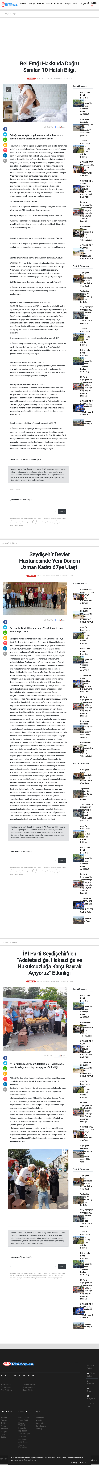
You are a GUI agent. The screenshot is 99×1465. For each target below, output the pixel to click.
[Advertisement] (50, 39)
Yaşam (49, 3)
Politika (40, 3)
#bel (12, 490)
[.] (38, 1179)
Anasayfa (6, 14)
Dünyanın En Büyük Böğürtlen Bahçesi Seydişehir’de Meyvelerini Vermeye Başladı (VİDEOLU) (86, 103)
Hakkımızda (6, 1384)
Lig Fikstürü (22, 1431)
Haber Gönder (28, 1390)
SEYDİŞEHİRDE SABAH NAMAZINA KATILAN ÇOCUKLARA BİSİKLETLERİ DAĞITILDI (86, 189)
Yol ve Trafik (23, 1420)
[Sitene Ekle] (34, 1375)
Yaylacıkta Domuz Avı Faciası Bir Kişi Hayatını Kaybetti (86, 296)
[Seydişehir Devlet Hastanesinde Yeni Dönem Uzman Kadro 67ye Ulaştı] (35, 598)
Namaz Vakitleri (21, 1424)
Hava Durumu (23, 1417)
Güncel (23, 3)
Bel (21, 207)
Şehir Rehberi (23, 1442)
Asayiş (67, 3)
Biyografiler (40, 1423)
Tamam (85, 1462)
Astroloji (39, 1429)
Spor (74, 3)
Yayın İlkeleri (6, 1387)
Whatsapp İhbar (29, 1387)
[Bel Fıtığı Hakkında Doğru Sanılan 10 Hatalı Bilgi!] (35, 103)
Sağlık (14, 14)
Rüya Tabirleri (41, 1426)
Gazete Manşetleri (22, 1446)
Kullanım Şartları (29, 1384)
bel (11, 149)
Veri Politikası (6, 1390)
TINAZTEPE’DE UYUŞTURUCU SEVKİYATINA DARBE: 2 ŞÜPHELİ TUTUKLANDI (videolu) (86, 315)
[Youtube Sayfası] (16, 1375)
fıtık (24, 210)
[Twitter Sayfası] (7, 1375)
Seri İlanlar (22, 1439)
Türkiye (31, 3)
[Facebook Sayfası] (2, 1375)
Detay (74, 1462)
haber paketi (5, 1462)
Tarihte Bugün (24, 1434)
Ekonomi (58, 3)
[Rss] (25, 1375)
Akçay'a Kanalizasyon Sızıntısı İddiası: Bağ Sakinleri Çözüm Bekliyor (86, 149)
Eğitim (3, 1437)
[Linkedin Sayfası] (20, 1375)
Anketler (39, 1420)
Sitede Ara (40, 1417)
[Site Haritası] (30, 1375)
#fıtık (17, 490)
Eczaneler (22, 1428)
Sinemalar (22, 1436)
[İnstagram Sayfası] (11, 1375)
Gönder (62, 511)
